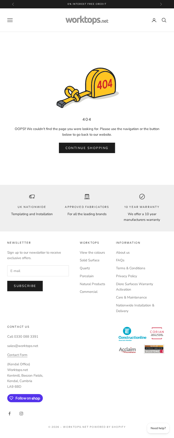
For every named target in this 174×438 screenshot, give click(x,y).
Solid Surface (89, 260)
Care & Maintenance (131, 297)
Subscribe (25, 286)
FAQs (120, 260)
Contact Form (17, 355)
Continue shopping (87, 148)
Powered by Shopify (108, 426)
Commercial (88, 291)
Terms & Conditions (130, 268)
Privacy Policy (126, 276)
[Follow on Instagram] (21, 413)
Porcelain (87, 276)
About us (123, 252)
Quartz (85, 268)
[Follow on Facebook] (9, 413)
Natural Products (92, 284)
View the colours (92, 252)
